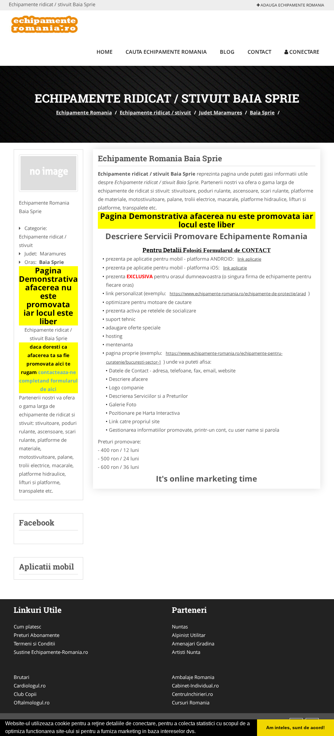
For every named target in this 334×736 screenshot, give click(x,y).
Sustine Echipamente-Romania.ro (51, 652)
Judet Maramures (220, 112)
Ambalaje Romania (193, 677)
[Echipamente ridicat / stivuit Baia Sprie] (48, 173)
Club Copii (25, 694)
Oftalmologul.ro (32, 702)
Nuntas (180, 626)
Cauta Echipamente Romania (166, 51)
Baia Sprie (262, 112)
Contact (259, 51)
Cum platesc (27, 626)
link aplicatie (249, 259)
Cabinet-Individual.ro (195, 685)
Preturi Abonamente (36, 635)
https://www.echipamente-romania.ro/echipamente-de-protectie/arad (238, 293)
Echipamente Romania (84, 112)
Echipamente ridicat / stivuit (155, 112)
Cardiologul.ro (30, 685)
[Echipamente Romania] (52, 23)
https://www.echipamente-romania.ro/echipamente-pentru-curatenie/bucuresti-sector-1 (194, 357)
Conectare (303, 51)
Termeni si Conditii (34, 643)
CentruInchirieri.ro (192, 694)
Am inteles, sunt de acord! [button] (295, 727)
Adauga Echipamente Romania (292, 5)
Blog (227, 51)
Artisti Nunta (186, 652)
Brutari (21, 677)
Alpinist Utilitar (188, 635)
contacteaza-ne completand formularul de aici (48, 380)
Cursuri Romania (190, 702)
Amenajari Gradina (193, 643)
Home (105, 51)
